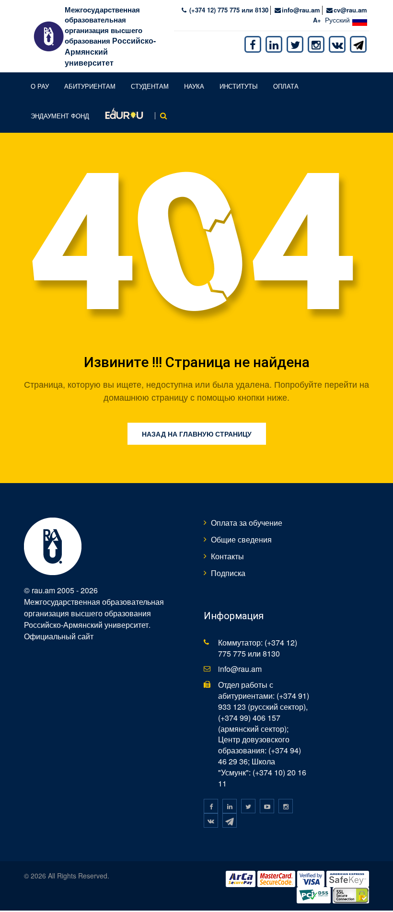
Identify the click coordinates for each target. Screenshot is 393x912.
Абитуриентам (90, 86)
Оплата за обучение (246, 522)
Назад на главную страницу (197, 434)
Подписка (228, 572)
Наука (194, 86)
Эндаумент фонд (60, 115)
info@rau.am (301, 9)
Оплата (286, 86)
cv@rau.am (350, 9)
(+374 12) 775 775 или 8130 (227, 9)
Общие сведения (241, 539)
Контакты (227, 556)
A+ (317, 19)
